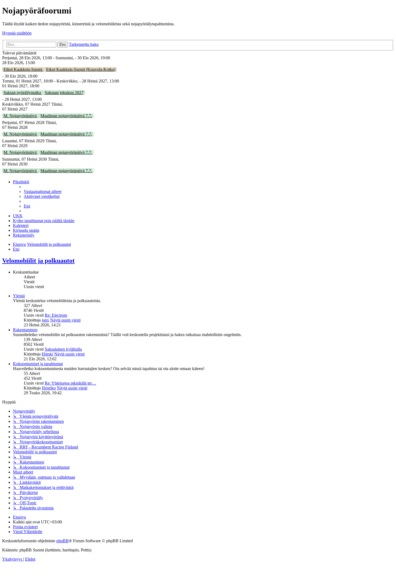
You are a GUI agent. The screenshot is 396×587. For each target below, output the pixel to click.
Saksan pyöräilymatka (23, 92)
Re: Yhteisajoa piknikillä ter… (70, 383)
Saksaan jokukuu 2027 (64, 92)
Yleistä (19, 296)
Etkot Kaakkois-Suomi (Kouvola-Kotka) (80, 69)
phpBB (62, 540)
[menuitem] (42, 191)
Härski (47, 354)
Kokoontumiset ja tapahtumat (38, 363)
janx (45, 320)
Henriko (49, 388)
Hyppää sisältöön (17, 33)
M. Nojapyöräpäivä (21, 115)
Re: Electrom (56, 315)
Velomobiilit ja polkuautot (38, 260)
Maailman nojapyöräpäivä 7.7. (66, 115)
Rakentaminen (25, 329)
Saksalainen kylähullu (63, 349)
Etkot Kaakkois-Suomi (23, 69)
